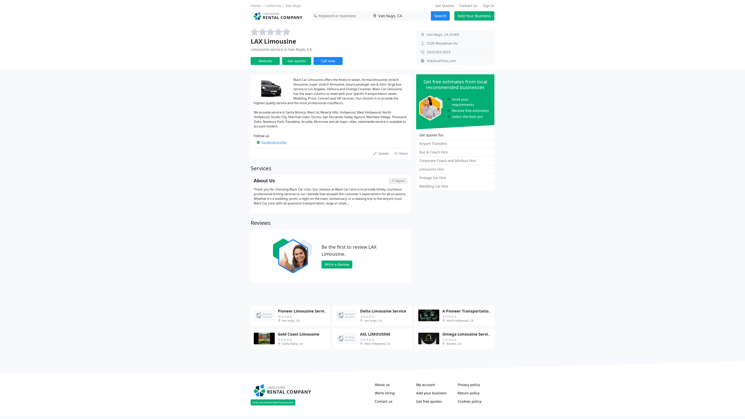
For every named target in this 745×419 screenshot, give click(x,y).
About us (382, 384)
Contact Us (468, 5)
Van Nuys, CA (290, 320)
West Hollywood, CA (377, 343)
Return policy (468, 393)
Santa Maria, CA (292, 343)
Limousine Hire (431, 169)
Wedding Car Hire (433, 186)
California (273, 5)
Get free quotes (429, 401)
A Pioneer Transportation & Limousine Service (486, 311)
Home (256, 5)
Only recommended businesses (273, 402)
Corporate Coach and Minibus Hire (447, 160)
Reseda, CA (454, 343)
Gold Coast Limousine (298, 334)
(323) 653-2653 (438, 52)
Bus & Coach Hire (433, 152)
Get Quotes (444, 5)
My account (425, 384)
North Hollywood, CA (460, 320)
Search (440, 15)
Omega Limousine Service (467, 334)
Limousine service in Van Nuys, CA (281, 49)
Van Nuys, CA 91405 (443, 34)
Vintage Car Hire (432, 177)
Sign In (488, 5)
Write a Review (337, 264)
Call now (328, 61)
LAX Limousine (273, 41)
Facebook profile (274, 142)
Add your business (431, 393)
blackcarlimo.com (441, 60)
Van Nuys (293, 5)
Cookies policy (469, 401)
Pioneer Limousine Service (303, 311)
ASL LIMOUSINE (375, 334)
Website (265, 61)
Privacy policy (469, 384)
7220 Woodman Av (442, 43)
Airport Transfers (433, 143)
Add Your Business (474, 15)
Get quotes (297, 61)
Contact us (383, 401)
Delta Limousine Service (383, 311)
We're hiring (385, 393)
